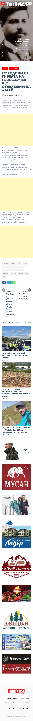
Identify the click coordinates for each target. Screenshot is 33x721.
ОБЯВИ (22, 698)
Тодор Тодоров (9, 95)
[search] (27, 3)
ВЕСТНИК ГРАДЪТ (10, 702)
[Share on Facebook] (4, 282)
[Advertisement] (16, 130)
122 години (6, 263)
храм (26, 273)
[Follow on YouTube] (17, 708)
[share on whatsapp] (2, 44)
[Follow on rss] (16, 711)
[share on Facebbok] (2, 52)
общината (5, 273)
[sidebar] (30, 3)
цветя (4, 276)
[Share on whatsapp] (13, 282)
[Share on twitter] (9, 282)
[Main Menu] (3, 3)
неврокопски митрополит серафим (13, 270)
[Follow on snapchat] (24, 708)
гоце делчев (6, 266)
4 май (12, 263)
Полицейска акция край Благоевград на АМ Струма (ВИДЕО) (15, 355)
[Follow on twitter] (9, 708)
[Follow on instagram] (13, 708)
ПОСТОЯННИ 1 (14, 68)
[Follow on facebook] (6, 708)
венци (18, 263)
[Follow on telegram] (27, 708)
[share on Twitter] (2, 49)
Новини (27, 698)
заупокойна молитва (18, 266)
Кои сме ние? (7, 698)
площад (21, 273)
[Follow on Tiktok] (20, 708)
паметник (13, 273)
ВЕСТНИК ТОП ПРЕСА (23, 702)
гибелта (25, 263)
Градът (5, 68)
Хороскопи (15, 698)
